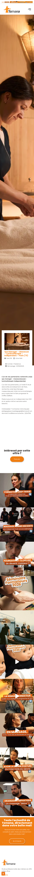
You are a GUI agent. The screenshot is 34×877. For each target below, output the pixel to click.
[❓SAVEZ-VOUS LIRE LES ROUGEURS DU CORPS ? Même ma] (17, 730)
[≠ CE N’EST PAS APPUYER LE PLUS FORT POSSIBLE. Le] (17, 490)
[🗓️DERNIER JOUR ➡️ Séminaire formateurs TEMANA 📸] (17, 627)
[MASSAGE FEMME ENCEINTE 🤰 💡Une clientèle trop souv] (17, 524)
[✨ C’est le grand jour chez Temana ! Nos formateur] (17, 696)
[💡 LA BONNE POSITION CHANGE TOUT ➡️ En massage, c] (17, 764)
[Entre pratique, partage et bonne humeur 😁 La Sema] (17, 662)
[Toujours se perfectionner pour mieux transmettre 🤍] (17, 593)
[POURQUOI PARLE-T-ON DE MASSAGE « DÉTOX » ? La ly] (17, 799)
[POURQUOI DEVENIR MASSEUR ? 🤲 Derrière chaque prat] (17, 559)
